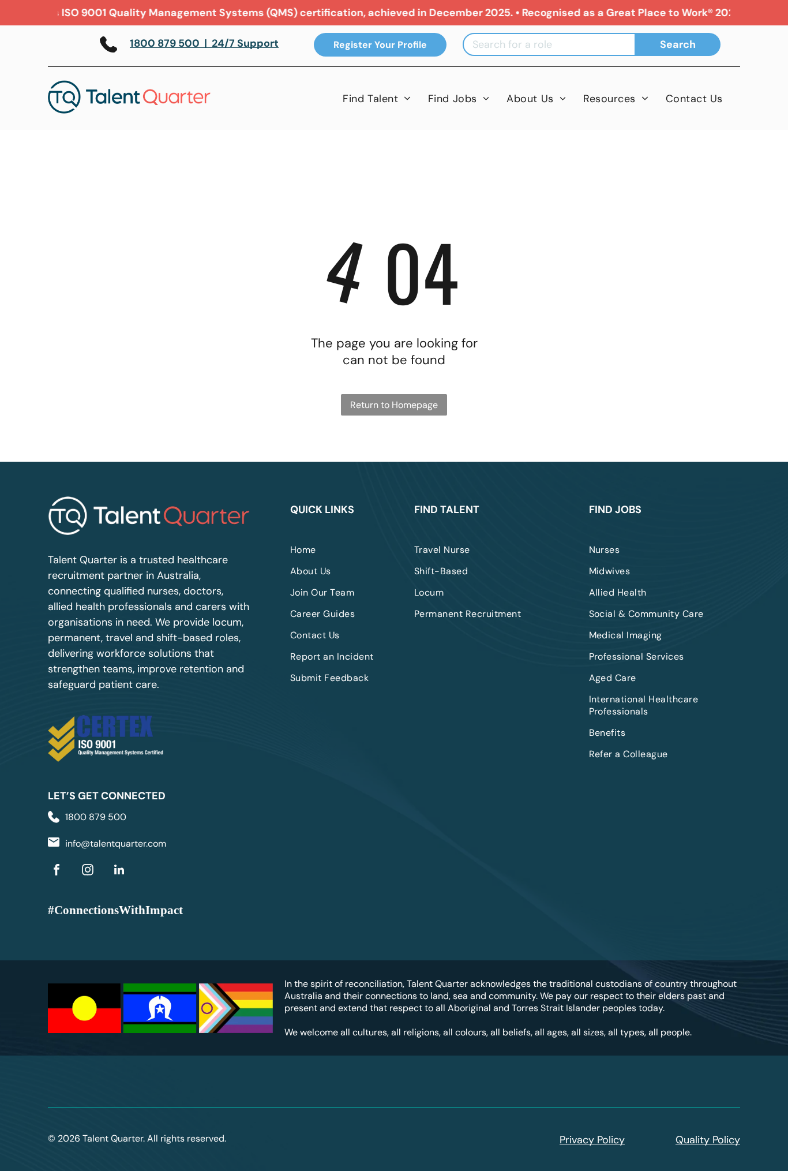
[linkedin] (118, 871)
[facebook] (56, 871)
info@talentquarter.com (115, 843)
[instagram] (87, 871)
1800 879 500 (95, 817)
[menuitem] (376, 98)
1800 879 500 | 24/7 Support (204, 43)
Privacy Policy (592, 1140)
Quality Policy (708, 1140)
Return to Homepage (394, 405)
